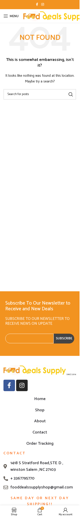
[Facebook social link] (37, 4)
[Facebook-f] (9, 385)
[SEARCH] (70, 94)
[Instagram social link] (42, 4)
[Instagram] (22, 385)
